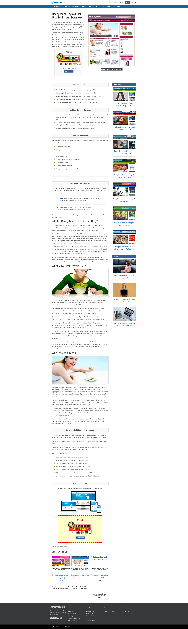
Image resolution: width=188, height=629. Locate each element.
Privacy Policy (89, 618)
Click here (60, 200)
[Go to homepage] (62, 2)
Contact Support (72, 620)
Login (127, 2)
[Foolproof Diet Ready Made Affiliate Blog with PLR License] (124, 237)
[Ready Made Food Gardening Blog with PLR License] (124, 213)
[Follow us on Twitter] (126, 611)
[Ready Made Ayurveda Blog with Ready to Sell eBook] (124, 165)
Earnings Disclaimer (90, 620)
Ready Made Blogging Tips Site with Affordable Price (124, 152)
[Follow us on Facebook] (122, 611)
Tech (102, 6)
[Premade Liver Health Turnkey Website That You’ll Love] (80, 561)
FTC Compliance (90, 611)
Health (67, 6)
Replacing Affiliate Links (73, 616)
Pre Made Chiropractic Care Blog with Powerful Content (124, 128)
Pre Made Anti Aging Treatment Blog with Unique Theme (124, 104)
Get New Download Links (74, 618)
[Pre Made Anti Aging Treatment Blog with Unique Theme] (124, 94)
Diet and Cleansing (62, 546)
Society (109, 6)
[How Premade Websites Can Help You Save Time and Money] (124, 314)
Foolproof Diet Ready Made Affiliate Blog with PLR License (124, 248)
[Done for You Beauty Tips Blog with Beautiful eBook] (61, 561)
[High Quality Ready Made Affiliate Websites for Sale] (124, 266)
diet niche (91, 387)
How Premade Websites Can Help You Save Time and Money (124, 324)
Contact (109, 2)
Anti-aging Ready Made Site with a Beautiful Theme (100, 569)
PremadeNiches (61, 626)
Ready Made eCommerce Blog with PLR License (124, 200)
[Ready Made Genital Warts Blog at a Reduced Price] (80, 579)
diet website (58, 419)
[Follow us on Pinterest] (129, 611)
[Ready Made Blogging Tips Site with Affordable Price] (124, 142)
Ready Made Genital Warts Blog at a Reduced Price (80, 587)
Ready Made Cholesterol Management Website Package (99, 595)
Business (83, 6)
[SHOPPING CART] (136, 2)
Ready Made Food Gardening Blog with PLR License (124, 224)
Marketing (75, 6)
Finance (90, 6)
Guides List (71, 611)
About (116, 2)
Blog (121, 2)
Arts (97, 6)
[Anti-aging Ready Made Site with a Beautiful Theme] (100, 561)
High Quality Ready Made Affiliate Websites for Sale (124, 276)
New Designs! (117, 6)
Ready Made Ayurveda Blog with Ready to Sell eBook (124, 176)
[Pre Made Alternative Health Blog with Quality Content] (61, 579)
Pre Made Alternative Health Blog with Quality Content (60, 587)
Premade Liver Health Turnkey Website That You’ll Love (80, 569)
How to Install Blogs (73, 613)
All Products (58, 6)
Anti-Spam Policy (90, 613)
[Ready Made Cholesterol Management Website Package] (100, 583)
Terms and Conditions (91, 616)
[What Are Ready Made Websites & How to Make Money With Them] (124, 290)
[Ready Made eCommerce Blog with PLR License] (124, 189)
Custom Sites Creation (109, 611)
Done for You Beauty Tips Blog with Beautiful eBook (61, 569)
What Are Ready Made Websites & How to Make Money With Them (124, 300)
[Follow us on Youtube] (132, 611)
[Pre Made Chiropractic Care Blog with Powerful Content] (124, 118)
